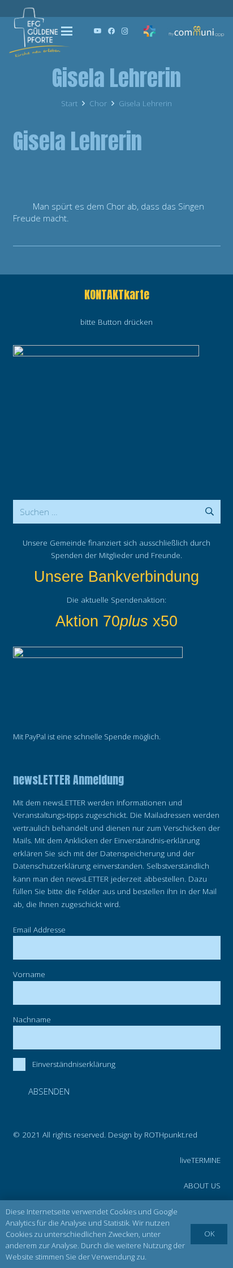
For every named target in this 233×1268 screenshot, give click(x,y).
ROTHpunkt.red (170, 1135)
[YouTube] (98, 31)
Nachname (32, 1019)
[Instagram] (125, 31)
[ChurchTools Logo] (150, 31)
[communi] (196, 31)
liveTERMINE (200, 1160)
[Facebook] (111, 31)
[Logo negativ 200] (39, 31)
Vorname (29, 974)
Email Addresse (39, 930)
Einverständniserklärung (73, 1064)
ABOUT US (202, 1185)
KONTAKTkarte (116, 294)
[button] (66, 31)
